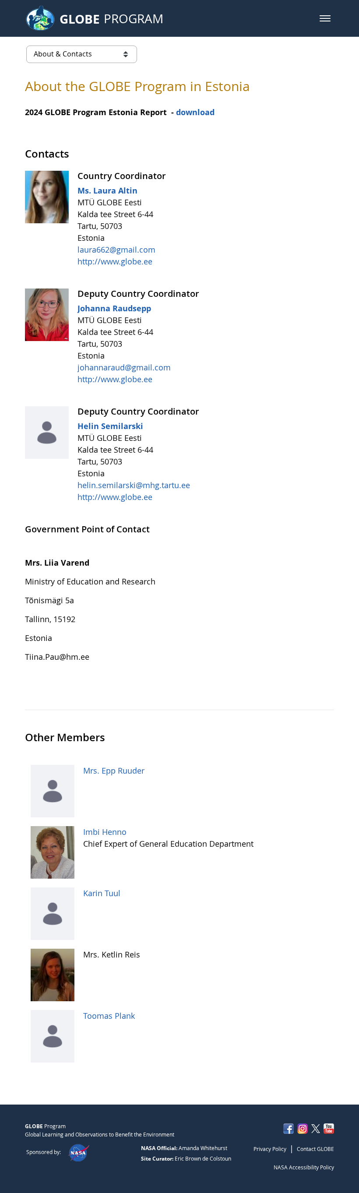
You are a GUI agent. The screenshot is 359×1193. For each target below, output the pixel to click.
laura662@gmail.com (116, 249)
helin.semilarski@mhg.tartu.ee (133, 485)
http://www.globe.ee (114, 261)
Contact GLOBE (315, 1148)
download (195, 112)
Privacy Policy (269, 1148)
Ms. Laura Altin (107, 190)
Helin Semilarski (110, 426)
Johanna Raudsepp (114, 308)
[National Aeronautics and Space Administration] (78, 1151)
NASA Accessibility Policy (304, 1167)
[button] (325, 18)
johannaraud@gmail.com (124, 367)
